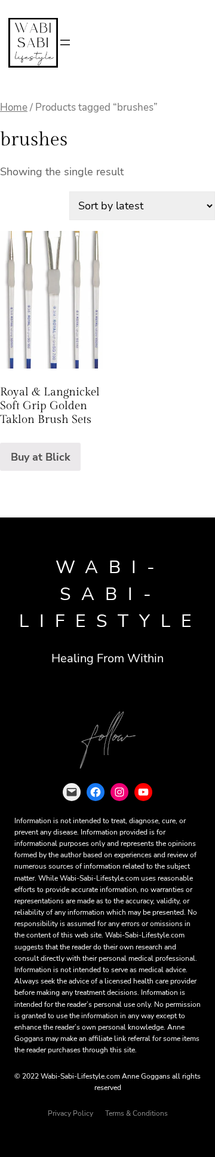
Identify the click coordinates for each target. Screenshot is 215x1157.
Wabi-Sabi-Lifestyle (110, 594)
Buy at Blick (40, 457)
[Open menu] (65, 42)
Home (13, 107)
